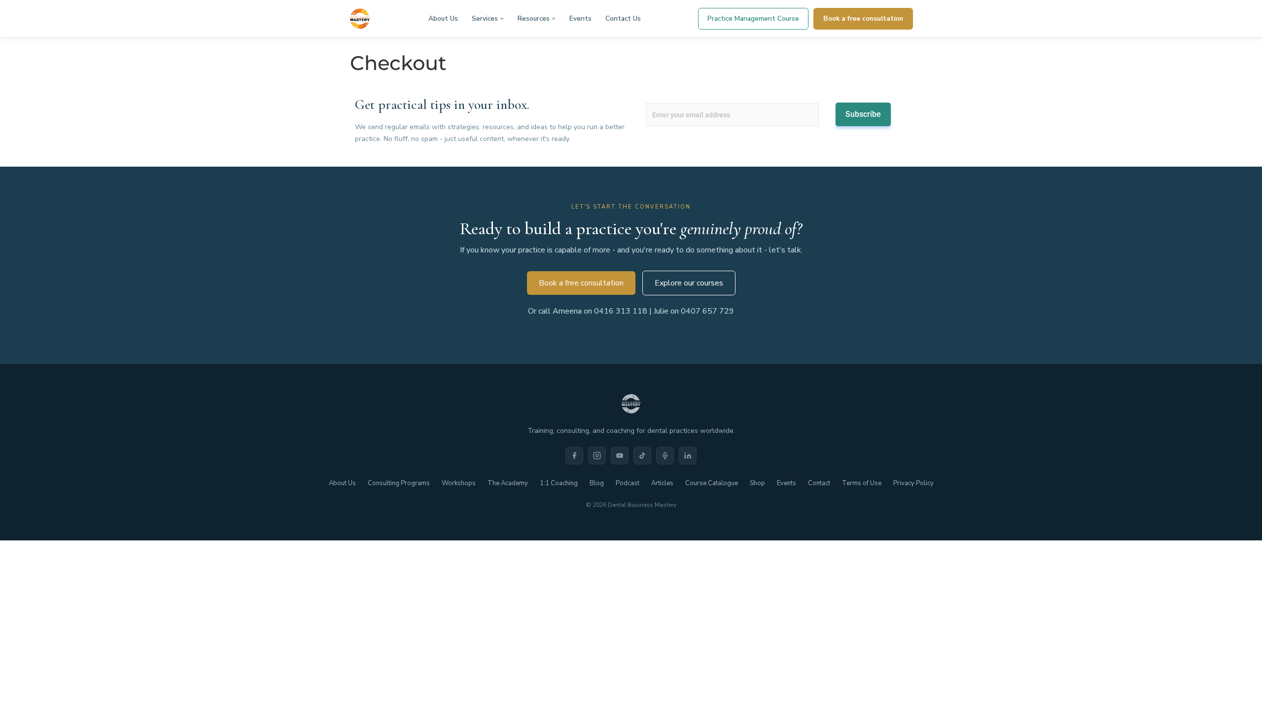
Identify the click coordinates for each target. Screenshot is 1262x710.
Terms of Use (861, 483)
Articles (662, 483)
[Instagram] (597, 455)
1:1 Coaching (559, 483)
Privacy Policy (913, 483)
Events (580, 18)
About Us (443, 18)
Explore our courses (689, 283)
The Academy (508, 483)
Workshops (459, 483)
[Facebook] (574, 455)
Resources (534, 18)
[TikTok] (642, 455)
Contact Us (623, 18)
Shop (757, 483)
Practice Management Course (753, 18)
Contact (819, 483)
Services (485, 18)
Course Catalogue (711, 483)
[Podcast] (665, 455)
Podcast (627, 483)
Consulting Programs (399, 483)
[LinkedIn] (688, 455)
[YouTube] (620, 455)
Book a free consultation (863, 18)
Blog (597, 483)
